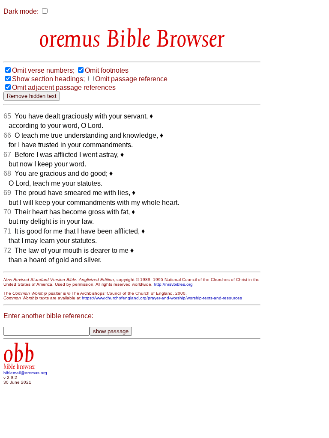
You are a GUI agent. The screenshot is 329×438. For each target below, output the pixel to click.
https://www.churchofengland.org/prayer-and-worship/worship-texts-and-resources (162, 298)
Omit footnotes (107, 70)
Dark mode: (21, 11)
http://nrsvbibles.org (173, 284)
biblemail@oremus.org (25, 372)
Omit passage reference (131, 79)
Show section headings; (48, 79)
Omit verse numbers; (43, 70)
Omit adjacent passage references (64, 87)
